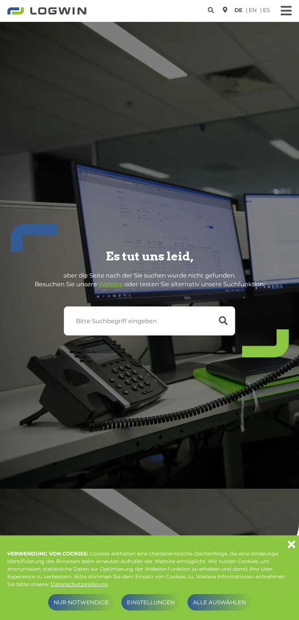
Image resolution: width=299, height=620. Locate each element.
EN (253, 10)
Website (110, 284)
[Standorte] (225, 10)
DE (238, 10)
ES (266, 10)
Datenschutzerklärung (79, 584)
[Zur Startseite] (46, 11)
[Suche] (211, 9)
